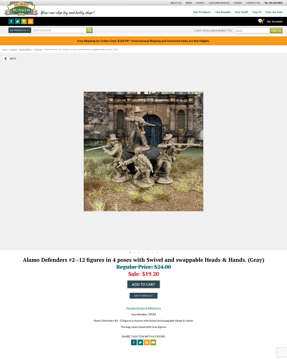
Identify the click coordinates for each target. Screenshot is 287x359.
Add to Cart (143, 284)
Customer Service (219, 2)
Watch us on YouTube (30, 21)
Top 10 (256, 12)
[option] (143, 151)
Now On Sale (274, 12)
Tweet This (140, 342)
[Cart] (261, 21)
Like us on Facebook (11, 21)
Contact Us (253, 2)
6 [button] (152, 252)
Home (4, 49)
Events (200, 2)
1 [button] (130, 252)
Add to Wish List (143, 295)
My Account (275, 21)
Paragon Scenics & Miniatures (143, 308)
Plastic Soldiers (25, 49)
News (189, 2)
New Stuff (241, 12)
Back (13, 58)
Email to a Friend (153, 342)
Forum (238, 2)
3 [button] (139, 252)
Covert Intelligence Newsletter (212, 30)
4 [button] (143, 252)
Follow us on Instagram (24, 21)
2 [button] (134, 252)
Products (13, 49)
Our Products (202, 12)
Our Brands (222, 12)
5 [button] (147, 252)
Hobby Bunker (21, 8)
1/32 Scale (38, 49)
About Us (176, 2)
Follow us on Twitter (17, 21)
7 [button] (156, 252)
